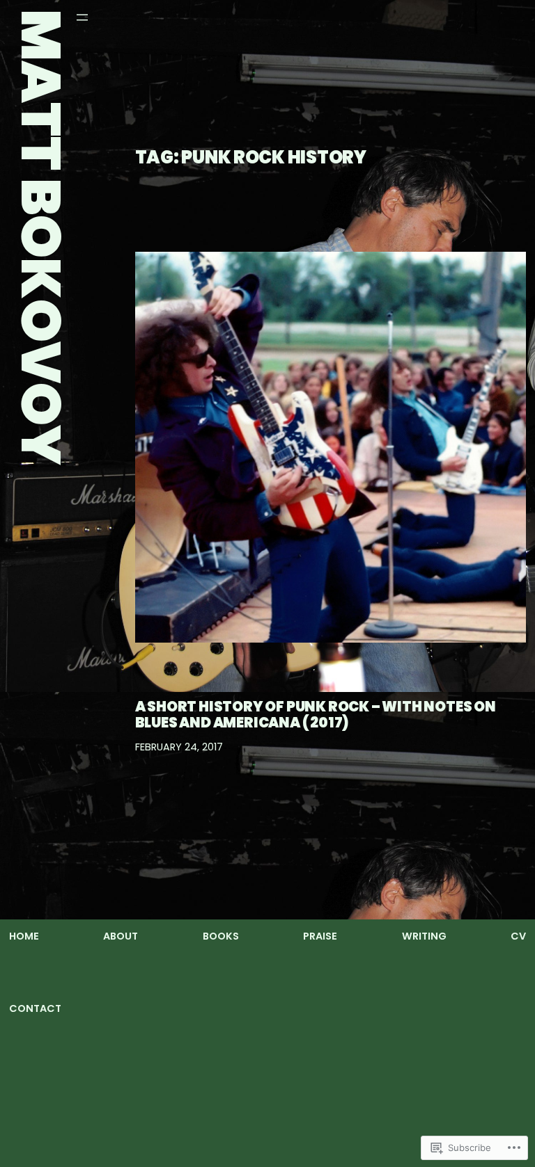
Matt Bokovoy (40, 237)
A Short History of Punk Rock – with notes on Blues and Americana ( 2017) (315, 714)
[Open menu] (82, 17)
